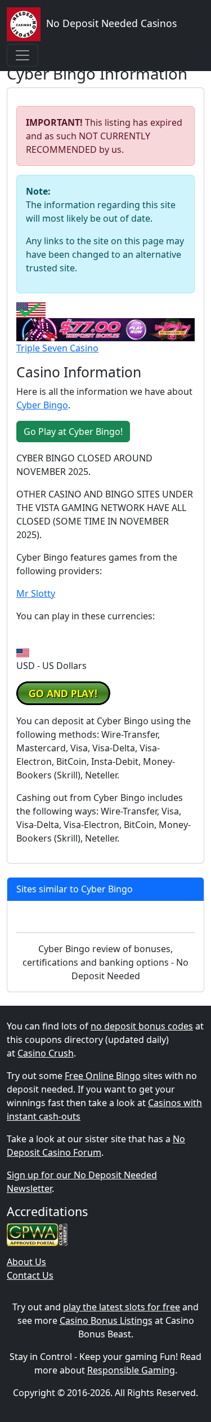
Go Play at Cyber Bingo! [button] (73, 431)
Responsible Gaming (131, 1370)
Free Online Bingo (103, 1075)
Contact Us (30, 1275)
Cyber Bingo (42, 405)
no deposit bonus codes (142, 1026)
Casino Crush (45, 1053)
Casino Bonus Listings (106, 1320)
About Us (26, 1262)
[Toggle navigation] (22, 55)
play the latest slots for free (121, 1307)
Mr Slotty (35, 593)
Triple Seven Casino (57, 348)
